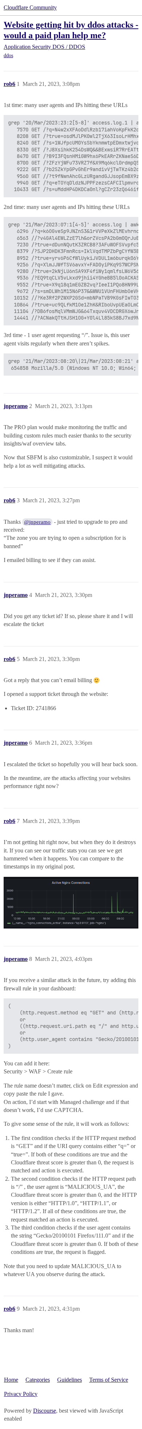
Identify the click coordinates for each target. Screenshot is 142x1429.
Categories (37, 1380)
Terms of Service (108, 1380)
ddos (8, 55)
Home (11, 1380)
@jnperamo (37, 522)
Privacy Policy (21, 1394)
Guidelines (69, 1380)
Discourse (44, 1411)
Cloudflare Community (30, 7)
